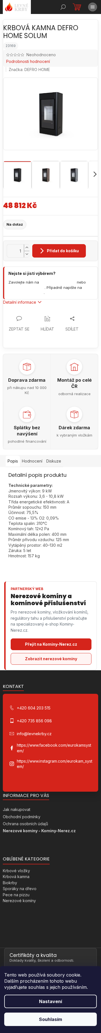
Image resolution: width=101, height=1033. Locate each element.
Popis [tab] (13, 461)
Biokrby (10, 882)
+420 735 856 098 (26, 287)
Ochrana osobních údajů (25, 823)
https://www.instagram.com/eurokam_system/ (54, 764)
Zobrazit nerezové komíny (51, 658)
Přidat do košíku (63, 250)
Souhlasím (50, 1019)
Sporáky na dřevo (19, 888)
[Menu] (92, 7)
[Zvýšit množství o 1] (26, 247)
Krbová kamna (16, 876)
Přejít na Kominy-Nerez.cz (51, 644)
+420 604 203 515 (58, 282)
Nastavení (50, 1001)
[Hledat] (63, 7)
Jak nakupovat (16, 809)
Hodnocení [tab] (32, 461)
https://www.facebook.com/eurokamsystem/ (54, 748)
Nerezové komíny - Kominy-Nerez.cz (39, 830)
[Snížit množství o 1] (26, 254)
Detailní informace (19, 302)
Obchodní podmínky (21, 816)
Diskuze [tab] (53, 461)
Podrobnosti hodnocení (28, 61)
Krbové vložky (16, 870)
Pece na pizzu (16, 894)
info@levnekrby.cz (26, 292)
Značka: (29, 69)
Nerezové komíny (19, 900)
